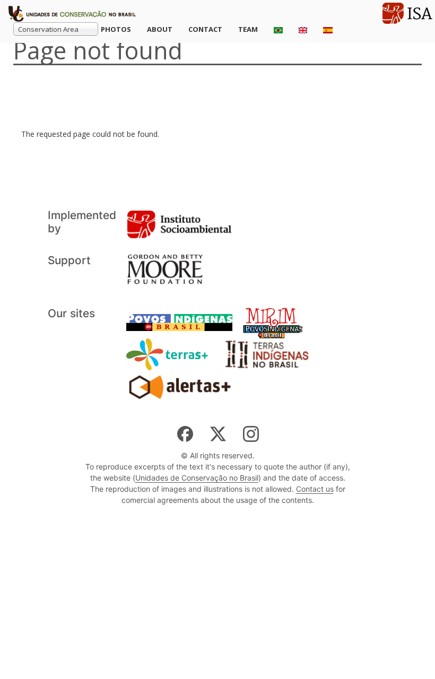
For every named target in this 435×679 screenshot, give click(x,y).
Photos (116, 29)
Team (248, 29)
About (159, 29)
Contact (205, 29)
